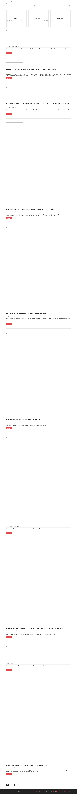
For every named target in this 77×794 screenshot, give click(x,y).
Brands (28, 1)
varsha (12, 46)
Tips (17, 107)
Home (8, 1)
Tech (17, 211)
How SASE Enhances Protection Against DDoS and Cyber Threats (26, 314)
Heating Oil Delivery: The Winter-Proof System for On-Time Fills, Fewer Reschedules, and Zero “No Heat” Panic (38, 104)
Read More (9, 25)
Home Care (23, 1)
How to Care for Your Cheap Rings (17, 661)
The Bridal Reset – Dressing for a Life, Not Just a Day (22, 44)
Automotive (19, 630)
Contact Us (39, 1)
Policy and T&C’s (33, 1)
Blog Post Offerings (13, 1)
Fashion (19, 1)
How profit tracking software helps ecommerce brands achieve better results (30, 209)
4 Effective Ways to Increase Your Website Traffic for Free (24, 524)
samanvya (12, 630)
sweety (12, 526)
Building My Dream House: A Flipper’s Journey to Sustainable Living (27, 765)
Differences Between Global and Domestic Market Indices (24, 419)
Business (17, 421)
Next (18, 785)
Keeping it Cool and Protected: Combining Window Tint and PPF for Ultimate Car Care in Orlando (36, 628)
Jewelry (18, 663)
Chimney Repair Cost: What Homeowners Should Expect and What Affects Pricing (31, 69)
